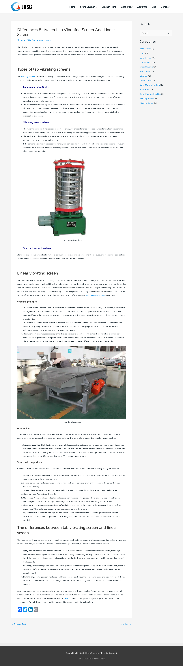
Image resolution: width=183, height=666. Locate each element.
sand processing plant (95, 295)
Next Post (126, 624)
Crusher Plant (146, 62)
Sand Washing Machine (150, 94)
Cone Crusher (145, 57)
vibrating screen (28, 76)
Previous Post (18, 624)
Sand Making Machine (150, 84)
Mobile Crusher (146, 80)
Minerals (143, 75)
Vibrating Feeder (147, 98)
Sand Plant (144, 89)
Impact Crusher (146, 66)
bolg (20, 39)
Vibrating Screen (147, 102)
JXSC (66, 598)
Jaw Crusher (145, 71)
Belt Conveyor (145, 48)
